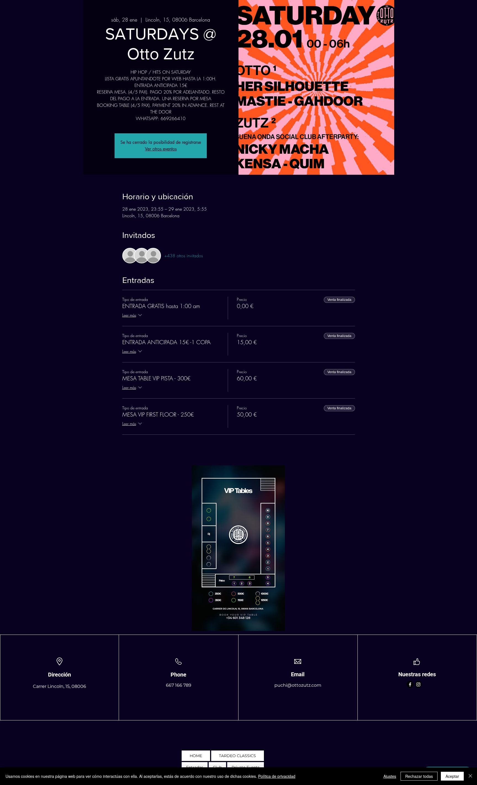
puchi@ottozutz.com (297, 685)
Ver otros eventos (161, 149)
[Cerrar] (470, 776)
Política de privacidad (276, 776)
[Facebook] (410, 684)
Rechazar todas (419, 776)
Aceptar (452, 776)
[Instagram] (418, 684)
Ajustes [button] (389, 776)
